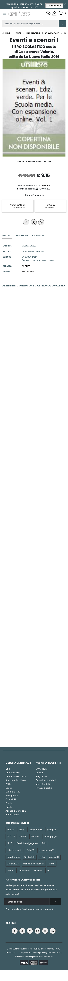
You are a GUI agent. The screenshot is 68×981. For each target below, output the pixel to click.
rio (48, 870)
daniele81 (54, 856)
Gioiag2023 (13, 863)
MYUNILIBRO (55, 6)
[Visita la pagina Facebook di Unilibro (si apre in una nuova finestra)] (15, 931)
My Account (41, 768)
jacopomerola (36, 829)
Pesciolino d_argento (27, 843)
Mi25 (9, 843)
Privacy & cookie (44, 787)
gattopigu (52, 829)
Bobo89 (30, 850)
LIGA (42, 856)
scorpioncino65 (46, 850)
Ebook (9, 787)
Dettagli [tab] (7, 235)
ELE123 (11, 836)
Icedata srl (48, 956)
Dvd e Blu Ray (13, 791)
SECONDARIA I (28, 271)
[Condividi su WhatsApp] (41, 222)
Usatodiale (29, 856)
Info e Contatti (43, 783)
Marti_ (52, 863)
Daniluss (35, 836)
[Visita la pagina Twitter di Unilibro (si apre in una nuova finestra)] (22, 931)
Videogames (12, 795)
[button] (62, 13)
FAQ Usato (41, 776)
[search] (62, 23)
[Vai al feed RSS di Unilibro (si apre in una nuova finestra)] (53, 931)
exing (21, 829)
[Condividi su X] (34, 222)
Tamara (46, 185)
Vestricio (38, 870)
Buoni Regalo (12, 814)
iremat (10, 870)
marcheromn (13, 856)
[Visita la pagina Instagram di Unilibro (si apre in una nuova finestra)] (30, 931)
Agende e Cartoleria (16, 810)
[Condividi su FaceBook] (26, 222)
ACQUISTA (35, 358)
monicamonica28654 (33, 863)
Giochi (9, 806)
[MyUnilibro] (54, 13)
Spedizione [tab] (22, 235)
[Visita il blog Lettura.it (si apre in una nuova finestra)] (45, 931)
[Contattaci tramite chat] (48, 13)
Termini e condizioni (46, 780)
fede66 (22, 836)
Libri (8, 768)
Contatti (39, 772)
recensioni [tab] (38, 235)
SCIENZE (26, 266)
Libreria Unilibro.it (18, 762)
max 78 (10, 829)
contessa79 (24, 870)
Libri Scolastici (13, 772)
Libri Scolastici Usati (16, 776)
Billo (44, 843)
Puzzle (9, 803)
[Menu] (4, 14)
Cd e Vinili (11, 799)
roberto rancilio (14, 850)
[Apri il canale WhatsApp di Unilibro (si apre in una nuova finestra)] (37, 931)
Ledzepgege (50, 836)
